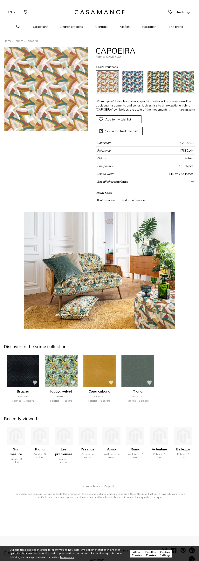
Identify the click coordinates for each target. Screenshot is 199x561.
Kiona (40, 449)
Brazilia (23, 391)
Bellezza (183, 449)
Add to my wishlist (118, 119)
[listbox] (143, 82)
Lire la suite (187, 110)
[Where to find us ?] (25, 12)
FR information (105, 200)
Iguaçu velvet (61, 391)
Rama (135, 449)
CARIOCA (187, 143)
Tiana (137, 391)
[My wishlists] (170, 12)
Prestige (87, 449)
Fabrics (18, 41)
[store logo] (99, 12)
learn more (67, 557)
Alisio (111, 449)
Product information (134, 200)
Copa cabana (99, 391)
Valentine (159, 449)
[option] (107, 82)
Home (8, 41)
